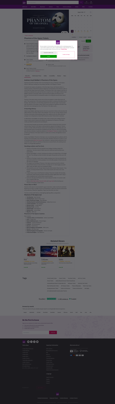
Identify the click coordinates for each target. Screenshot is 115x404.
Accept (48, 56)
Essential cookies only (48, 52)
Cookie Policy (64, 49)
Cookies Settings (66, 54)
